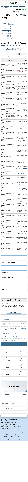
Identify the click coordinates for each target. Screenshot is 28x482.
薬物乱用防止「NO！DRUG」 (8, 277)
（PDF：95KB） (20, 99)
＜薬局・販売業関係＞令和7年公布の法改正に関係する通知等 (14, 324)
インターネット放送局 (10, 403)
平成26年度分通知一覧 (6, 33)
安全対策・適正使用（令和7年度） (10, 336)
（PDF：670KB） (21, 123)
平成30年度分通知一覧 (6, 26)
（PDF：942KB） (22, 196)
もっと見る (5, 343)
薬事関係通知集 (22, 6)
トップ (3, 257)
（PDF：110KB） (22, 206)
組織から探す (6, 6)
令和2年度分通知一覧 (6, 23)
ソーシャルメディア (9, 408)
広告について (17, 436)
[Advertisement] (14, 458)
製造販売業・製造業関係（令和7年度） (11, 340)
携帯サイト (17, 434)
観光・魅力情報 (14, 386)
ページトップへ (14, 416)
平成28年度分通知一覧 (6, 30)
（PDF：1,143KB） (21, 173)
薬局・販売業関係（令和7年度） (10, 333)
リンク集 (4, 267)
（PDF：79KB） (20, 178)
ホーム (2, 6)
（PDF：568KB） (21, 83)
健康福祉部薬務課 (5, 303)
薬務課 (11, 6)
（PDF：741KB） (20, 77)
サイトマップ (4, 432)
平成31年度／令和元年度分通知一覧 (9, 24)
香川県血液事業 (5, 289)
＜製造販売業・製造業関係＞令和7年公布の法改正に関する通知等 (14, 329)
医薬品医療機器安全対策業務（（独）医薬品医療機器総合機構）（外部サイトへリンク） (14, 50)
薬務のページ (15, 6)
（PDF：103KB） (20, 94)
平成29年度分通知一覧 (6, 28)
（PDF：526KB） (20, 157)
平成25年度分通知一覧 (6, 35)
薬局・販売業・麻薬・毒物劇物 (8, 262)
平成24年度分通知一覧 (6, 36)
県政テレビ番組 (8, 398)
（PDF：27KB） (20, 244)
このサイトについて (19, 432)
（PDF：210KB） (24, 238)
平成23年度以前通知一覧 (7, 38)
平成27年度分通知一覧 (6, 31)
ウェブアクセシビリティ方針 (7, 436)
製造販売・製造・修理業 (7, 284)
